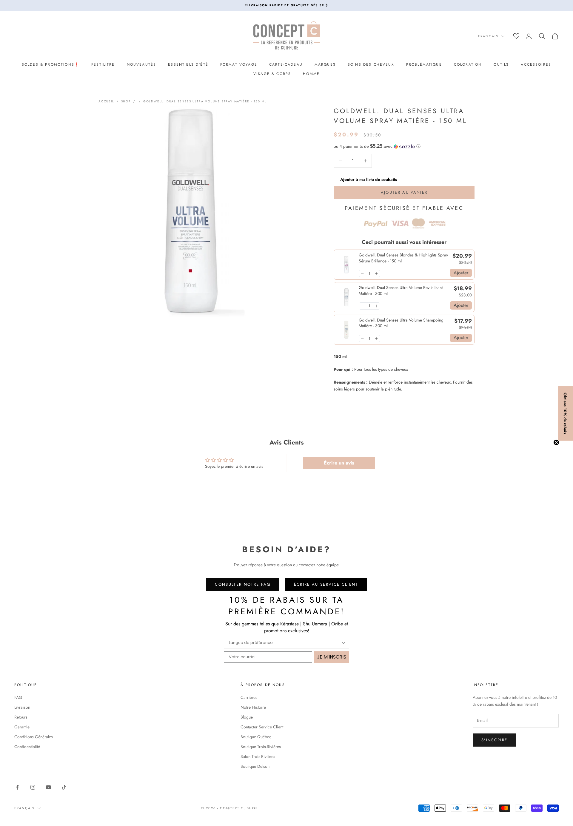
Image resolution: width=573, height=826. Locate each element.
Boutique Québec (256, 737)
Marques (325, 64)
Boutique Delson (255, 766)
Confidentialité (27, 747)
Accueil (106, 101)
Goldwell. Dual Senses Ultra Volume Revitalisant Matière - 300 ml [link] (401, 290)
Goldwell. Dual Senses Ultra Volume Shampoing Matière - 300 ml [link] (401, 323)
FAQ (18, 697)
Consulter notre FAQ (242, 584)
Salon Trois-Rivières (258, 756)
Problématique (424, 64)
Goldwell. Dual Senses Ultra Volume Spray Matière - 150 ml (205, 101)
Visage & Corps (272, 73)
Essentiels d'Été (188, 64)
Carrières (249, 697)
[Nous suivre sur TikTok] (64, 787)
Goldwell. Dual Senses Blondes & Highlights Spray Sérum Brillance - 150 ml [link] (403, 258)
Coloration (468, 64)
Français (488, 36)
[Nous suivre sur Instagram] (33, 787)
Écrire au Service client (326, 584)
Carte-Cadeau (286, 64)
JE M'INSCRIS (331, 656)
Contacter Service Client (262, 727)
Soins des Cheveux (371, 64)
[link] (346, 264)
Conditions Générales (33, 737)
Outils (501, 64)
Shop (126, 101)
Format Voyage (238, 64)
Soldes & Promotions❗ (50, 64)
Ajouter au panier (404, 192)
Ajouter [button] (461, 272)
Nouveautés (141, 64)
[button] (404, 146)
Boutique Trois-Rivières (261, 747)
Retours (20, 717)
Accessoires (536, 64)
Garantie (22, 727)
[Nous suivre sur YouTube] (48, 787)
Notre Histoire (253, 707)
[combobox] (285, 642)
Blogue (247, 717)
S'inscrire (494, 740)
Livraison (22, 707)
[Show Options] (343, 642)
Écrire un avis (339, 462)
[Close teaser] (556, 442)
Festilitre (103, 64)
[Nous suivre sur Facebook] (17, 787)
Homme (311, 73)
